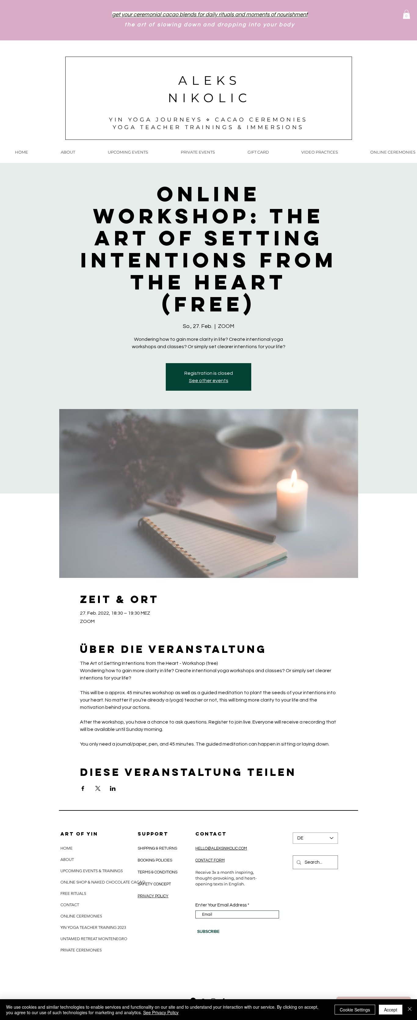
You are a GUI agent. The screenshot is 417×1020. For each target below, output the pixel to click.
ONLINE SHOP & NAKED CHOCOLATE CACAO (102, 882)
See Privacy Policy (161, 1012)
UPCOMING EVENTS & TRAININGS (91, 871)
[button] (406, 14)
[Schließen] (409, 1009)
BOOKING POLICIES (155, 860)
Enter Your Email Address (221, 905)
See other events (208, 380)
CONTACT (69, 905)
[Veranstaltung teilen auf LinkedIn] (113, 788)
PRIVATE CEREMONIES (81, 950)
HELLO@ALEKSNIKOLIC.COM (221, 848)
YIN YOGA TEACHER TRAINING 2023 (93, 927)
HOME (66, 848)
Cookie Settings (355, 1010)
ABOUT (67, 859)
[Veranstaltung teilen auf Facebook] (83, 788)
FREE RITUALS (73, 893)
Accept (390, 1010)
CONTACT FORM (210, 860)
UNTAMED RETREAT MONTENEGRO (93, 938)
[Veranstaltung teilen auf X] (98, 788)
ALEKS (209, 80)
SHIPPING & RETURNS (158, 848)
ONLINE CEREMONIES (81, 916)
